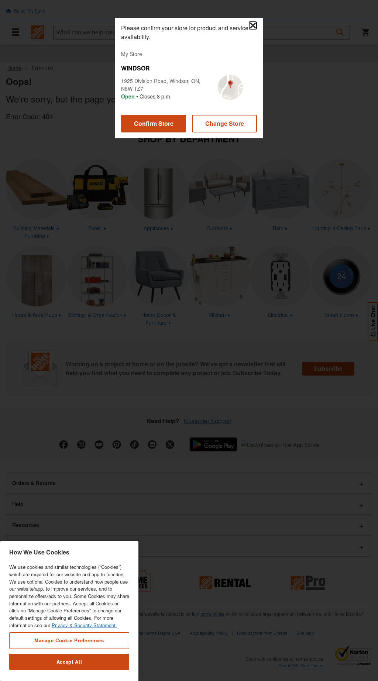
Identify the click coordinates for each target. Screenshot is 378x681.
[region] (69, 611)
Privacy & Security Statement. (84, 625)
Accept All (69, 661)
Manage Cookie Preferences (69, 640)
